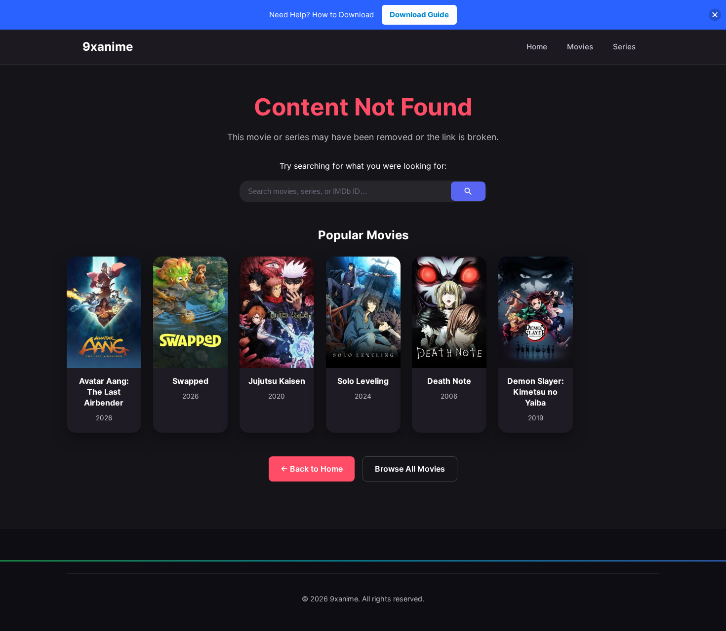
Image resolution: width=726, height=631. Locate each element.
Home (536, 46)
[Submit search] (468, 191)
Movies (580, 46)
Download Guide (419, 14)
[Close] (715, 15)
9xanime (107, 46)
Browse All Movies (410, 469)
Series (624, 46)
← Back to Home (312, 469)
